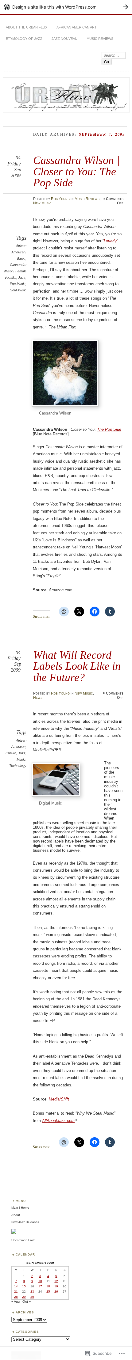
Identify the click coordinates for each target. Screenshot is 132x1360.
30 (32, 1296)
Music (21, 759)
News (37, 697)
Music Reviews (100, 38)
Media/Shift (59, 1099)
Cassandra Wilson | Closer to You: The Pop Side (76, 171)
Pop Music (17, 284)
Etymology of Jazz (24, 38)
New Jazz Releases (25, 1222)
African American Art (76, 27)
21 (16, 1291)
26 (56, 1291)
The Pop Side (109, 429)
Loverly (110, 241)
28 (16, 1296)
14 (16, 1286)
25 (48, 1291)
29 (24, 1296)
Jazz (21, 277)
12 (56, 1281)
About (15, 1215)
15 (24, 1286)
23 (32, 1291)
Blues (21, 258)
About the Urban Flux (26, 27)
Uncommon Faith (23, 1240)
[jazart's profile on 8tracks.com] (13, 1232)
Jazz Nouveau (64, 38)
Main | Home (20, 1207)
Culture (11, 753)
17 (40, 1286)
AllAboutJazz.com (58, 1120)
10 (40, 1281)
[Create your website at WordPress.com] (66, 7)
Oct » (26, 1301)
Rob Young (60, 199)
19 (56, 1286)
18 (48, 1286)
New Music (42, 203)
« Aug (15, 1301)
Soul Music (18, 290)
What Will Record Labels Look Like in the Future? (77, 666)
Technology (17, 765)
